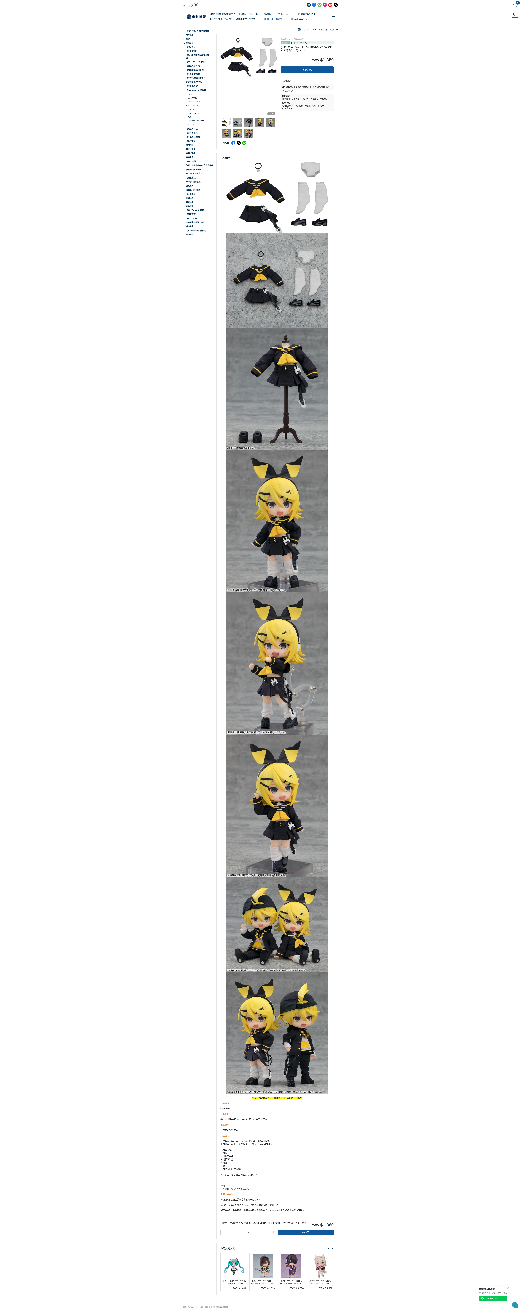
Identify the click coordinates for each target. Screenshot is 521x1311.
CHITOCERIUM (193, 113)
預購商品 (285, 42)
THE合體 (191, 125)
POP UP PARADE (194, 102)
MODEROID (192, 98)
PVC (189, 117)
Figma (190, 94)
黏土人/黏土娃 (193, 106)
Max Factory (192, 109)
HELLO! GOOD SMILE (196, 121)
